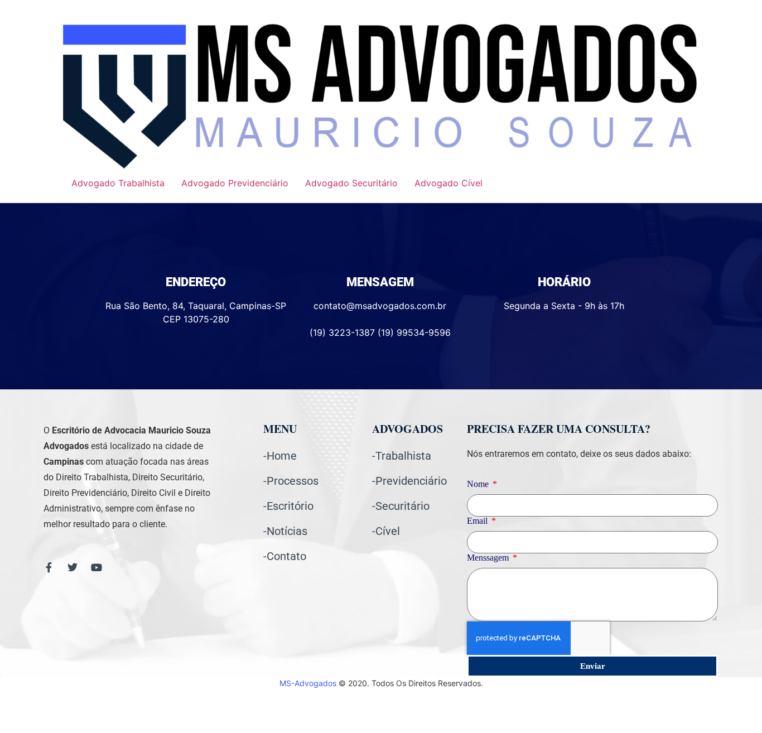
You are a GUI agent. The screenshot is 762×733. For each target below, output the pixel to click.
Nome (479, 484)
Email (478, 521)
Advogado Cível (448, 183)
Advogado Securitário (351, 183)
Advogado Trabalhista (118, 183)
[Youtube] (96, 567)
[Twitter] (72, 567)
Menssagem (489, 557)
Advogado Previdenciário (234, 183)
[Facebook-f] (49, 567)
